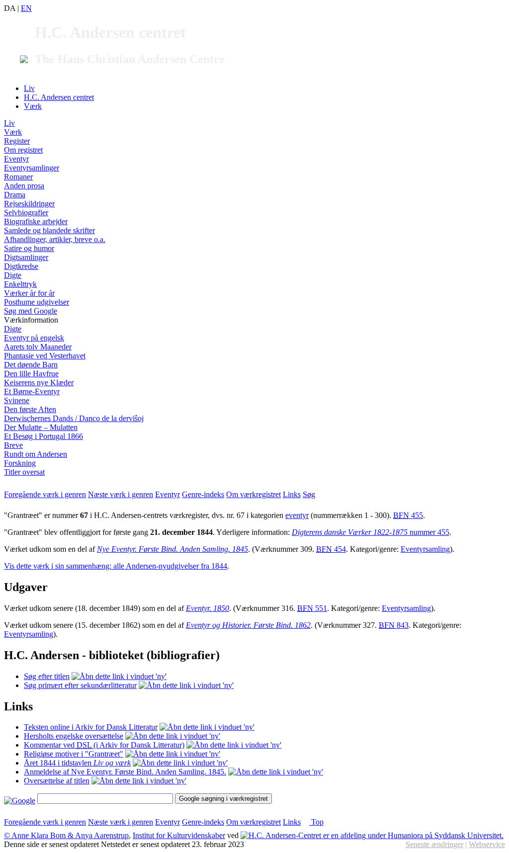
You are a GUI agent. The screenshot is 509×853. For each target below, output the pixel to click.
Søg (309, 494)
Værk (33, 106)
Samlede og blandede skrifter (49, 230)
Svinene (16, 400)
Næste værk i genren (120, 494)
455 (408, 515)
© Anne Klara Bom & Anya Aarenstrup (66, 835)
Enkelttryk (20, 284)
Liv (29, 88)
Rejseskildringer (29, 203)
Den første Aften (30, 409)
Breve (13, 445)
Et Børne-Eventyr (32, 391)
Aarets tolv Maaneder (38, 346)
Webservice (487, 844)
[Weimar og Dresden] (180, 763)
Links (292, 494)
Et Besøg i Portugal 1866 (43, 436)
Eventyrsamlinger (31, 168)
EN (26, 8)
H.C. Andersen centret (59, 97)
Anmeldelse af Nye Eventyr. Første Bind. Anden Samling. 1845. (125, 772)
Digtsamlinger (26, 257)
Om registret (23, 150)
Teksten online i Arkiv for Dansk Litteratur (91, 727)
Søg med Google (30, 311)
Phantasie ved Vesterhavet (44, 355)
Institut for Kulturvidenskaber (179, 835)
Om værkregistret (253, 494)
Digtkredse (21, 266)
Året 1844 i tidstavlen (77, 763)
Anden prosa (24, 185)
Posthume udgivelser (36, 302)
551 (312, 608)
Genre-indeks (203, 494)
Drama (14, 194)
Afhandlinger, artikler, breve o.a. (54, 239)
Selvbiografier (26, 212)
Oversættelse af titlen (56, 780)
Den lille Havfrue (31, 373)
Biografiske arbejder (36, 221)
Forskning (20, 463)
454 (331, 549)
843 (394, 625)
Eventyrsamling (425, 549)
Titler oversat (24, 472)
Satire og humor (29, 248)
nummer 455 (370, 532)
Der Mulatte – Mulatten (41, 427)
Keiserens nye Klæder (39, 382)
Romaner (18, 176)
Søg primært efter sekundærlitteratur (80, 685)
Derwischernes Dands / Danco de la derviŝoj (74, 418)
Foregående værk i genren (45, 494)
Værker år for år (29, 293)
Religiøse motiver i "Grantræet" (73, 754)
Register (17, 141)
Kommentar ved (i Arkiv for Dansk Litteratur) (104, 745)
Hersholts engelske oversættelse (73, 736)
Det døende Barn (31, 364)
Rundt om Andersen (35, 454)
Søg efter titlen (47, 676)
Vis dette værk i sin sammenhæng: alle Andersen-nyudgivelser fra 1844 (115, 566)
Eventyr (16, 159)
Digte (12, 275)
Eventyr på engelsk (34, 338)
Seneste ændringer (434, 844)
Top (316, 822)
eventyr (297, 515)
